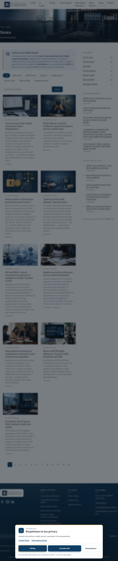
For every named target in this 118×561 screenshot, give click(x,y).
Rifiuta (32, 548)
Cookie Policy (24, 540)
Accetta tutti (64, 548)
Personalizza (90, 548)
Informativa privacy (39, 540)
